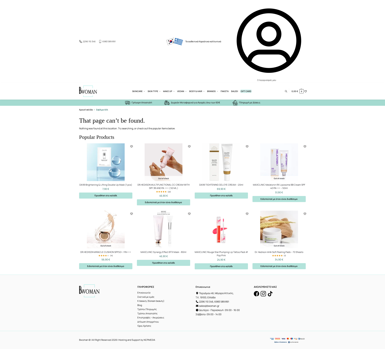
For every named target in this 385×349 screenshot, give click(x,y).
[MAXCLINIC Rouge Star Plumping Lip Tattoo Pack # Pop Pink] (221, 229)
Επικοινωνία (143, 292)
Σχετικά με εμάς (145, 296)
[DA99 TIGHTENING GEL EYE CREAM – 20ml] (221, 162)
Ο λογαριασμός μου (266, 80)
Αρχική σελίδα (86, 109)
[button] (298, 91)
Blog (139, 305)
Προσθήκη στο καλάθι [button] (105, 195)
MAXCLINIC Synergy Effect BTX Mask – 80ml (163, 252)
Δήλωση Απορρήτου (148, 321)
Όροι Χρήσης (144, 325)
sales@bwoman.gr (209, 306)
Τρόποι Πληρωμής (147, 309)
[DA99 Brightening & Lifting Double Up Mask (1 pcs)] (105, 162)
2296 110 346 (89, 41)
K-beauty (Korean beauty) (150, 301)
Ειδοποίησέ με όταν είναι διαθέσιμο (163, 202)
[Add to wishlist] (131, 146)
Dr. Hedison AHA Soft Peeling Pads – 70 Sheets (279, 252)
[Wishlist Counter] (305, 91)
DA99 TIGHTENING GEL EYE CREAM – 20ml (221, 184)
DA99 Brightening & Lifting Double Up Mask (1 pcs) (105, 184)
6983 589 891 (109, 41)
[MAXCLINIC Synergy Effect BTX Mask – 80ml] (163, 229)
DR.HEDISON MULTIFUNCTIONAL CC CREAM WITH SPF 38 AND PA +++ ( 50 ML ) (164, 186)
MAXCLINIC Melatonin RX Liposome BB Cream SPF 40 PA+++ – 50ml (279, 186)
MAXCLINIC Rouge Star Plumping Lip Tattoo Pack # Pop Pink (221, 253)
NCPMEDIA (149, 339)
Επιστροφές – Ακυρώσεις (150, 317)
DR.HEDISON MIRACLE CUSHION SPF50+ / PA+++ (105, 252)
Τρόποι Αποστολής (147, 313)
